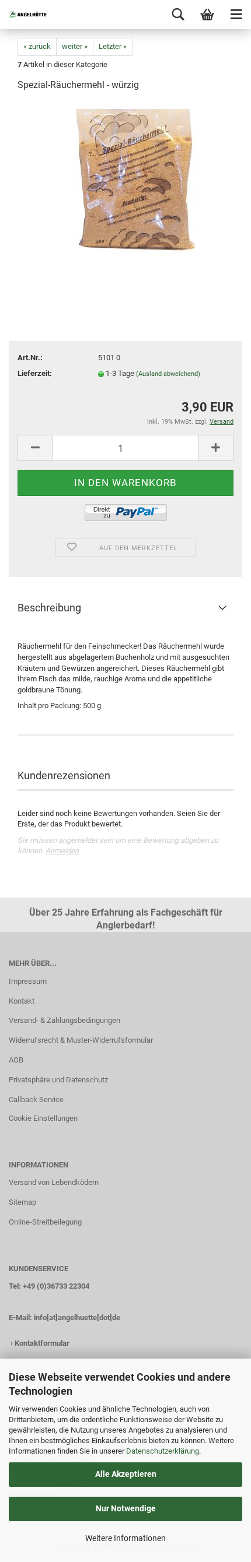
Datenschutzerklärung (162, 1451)
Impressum (28, 981)
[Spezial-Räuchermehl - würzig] (125, 189)
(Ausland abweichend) (168, 374)
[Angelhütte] (23, 14)
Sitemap (22, 1202)
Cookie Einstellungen (43, 1118)
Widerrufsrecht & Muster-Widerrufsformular (81, 1040)
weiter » (75, 46)
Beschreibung (49, 607)
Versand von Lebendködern (54, 1182)
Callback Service (36, 1099)
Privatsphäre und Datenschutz (58, 1079)
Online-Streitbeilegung (45, 1222)
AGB (16, 1060)
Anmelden (62, 850)
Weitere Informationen (125, 1538)
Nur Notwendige (126, 1508)
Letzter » (113, 46)
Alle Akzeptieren (125, 1474)
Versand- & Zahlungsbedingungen (64, 1020)
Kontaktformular (42, 1343)
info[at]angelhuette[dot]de (77, 1317)
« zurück (37, 46)
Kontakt (21, 1001)
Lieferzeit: (35, 373)
